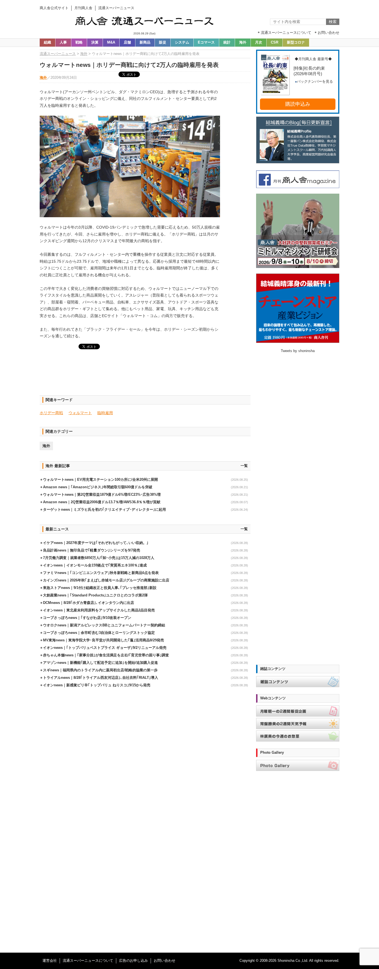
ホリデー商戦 (51, 413)
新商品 (145, 42)
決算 (94, 42)
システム (182, 42)
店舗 (127, 42)
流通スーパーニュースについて (88, 961)
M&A (111, 42)
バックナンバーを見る (315, 82)
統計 (227, 42)
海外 (242, 42)
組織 (47, 42)
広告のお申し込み (133, 961)
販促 (162, 42)
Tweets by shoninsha (298, 351)
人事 (63, 42)
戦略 (79, 42)
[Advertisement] (145, 375)
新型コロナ (296, 42)
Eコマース (206, 42)
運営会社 (49, 961)
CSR (274, 42)
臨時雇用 (105, 413)
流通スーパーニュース (58, 54)
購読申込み (297, 104)
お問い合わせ (164, 961)
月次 (258, 42)
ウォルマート (80, 413)
